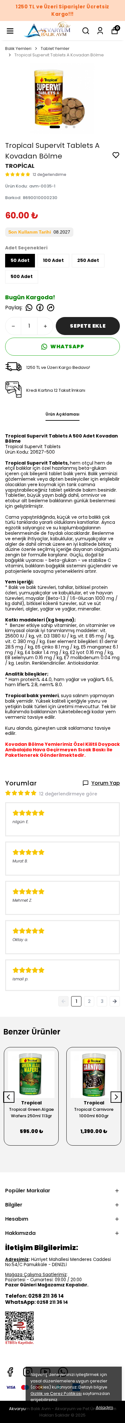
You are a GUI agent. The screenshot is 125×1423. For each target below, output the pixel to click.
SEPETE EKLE (88, 326)
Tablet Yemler (55, 48)
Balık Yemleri (18, 48)
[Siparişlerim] (100, 31)
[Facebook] (10, 1372)
